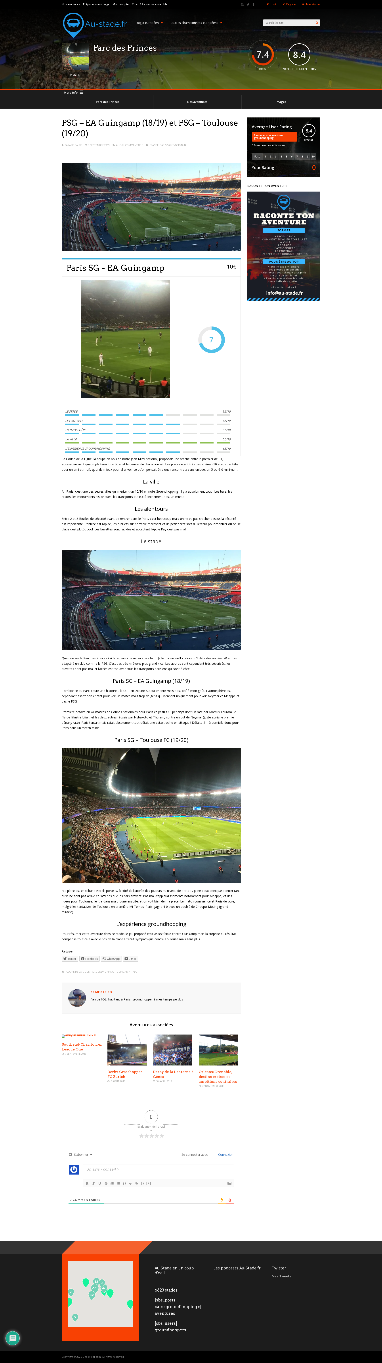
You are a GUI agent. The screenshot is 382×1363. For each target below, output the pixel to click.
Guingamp (123, 971)
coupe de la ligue (78, 971)
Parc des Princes (107, 102)
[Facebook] (253, 4)
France (154, 145)
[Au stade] (95, 42)
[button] (130, 1304)
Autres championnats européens (195, 23)
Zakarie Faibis (73, 145)
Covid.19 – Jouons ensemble (149, 4)
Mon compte (121, 4)
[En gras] (87, 1183)
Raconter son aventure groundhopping (268, 136)
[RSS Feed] (242, 4)
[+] (148, 1183)
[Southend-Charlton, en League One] (83, 1034)
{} (142, 1183)
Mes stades (313, 4)
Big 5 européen (148, 23)
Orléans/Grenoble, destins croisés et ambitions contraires (218, 1077)
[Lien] (137, 1183)
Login (274, 4)
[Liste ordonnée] (112, 1183)
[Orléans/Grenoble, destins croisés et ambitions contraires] (218, 1064)
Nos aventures (71, 4)
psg (134, 971)
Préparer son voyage (96, 4)
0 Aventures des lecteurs (266, 145)
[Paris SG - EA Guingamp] (125, 339)
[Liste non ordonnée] (118, 1183)
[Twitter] (248, 4)
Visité (73, 75)
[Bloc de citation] (124, 1183)
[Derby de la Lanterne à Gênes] (172, 1064)
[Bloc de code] (131, 1183)
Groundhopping (103, 971)
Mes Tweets (281, 1276)
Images (281, 102)
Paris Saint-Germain (173, 145)
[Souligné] (100, 1183)
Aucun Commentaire (129, 145)
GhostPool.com (91, 1356)
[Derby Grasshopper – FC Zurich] (127, 1064)
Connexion (225, 1154)
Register (291, 4)
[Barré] (106, 1183)
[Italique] (93, 1183)
